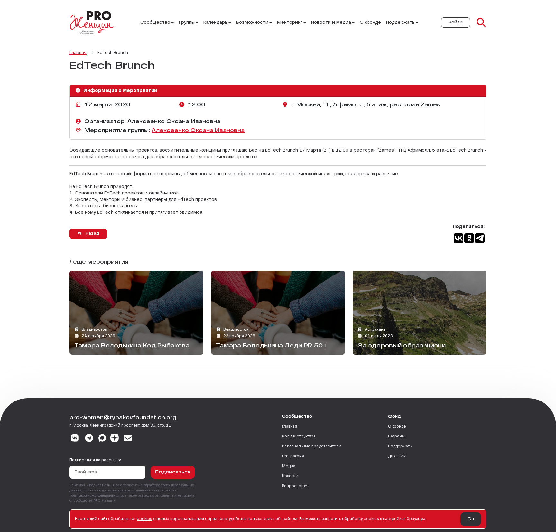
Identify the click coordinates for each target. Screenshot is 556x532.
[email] (128, 439)
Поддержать (400, 446)
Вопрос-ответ (295, 486)
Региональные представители (311, 446)
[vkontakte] (75, 439)
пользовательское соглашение (126, 490)
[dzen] (114, 439)
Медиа (288, 466)
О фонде (370, 22)
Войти (456, 22)
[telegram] (89, 439)
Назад (91, 234)
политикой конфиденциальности (96, 495)
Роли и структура (299, 436)
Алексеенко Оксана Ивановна (198, 130)
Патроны (396, 436)
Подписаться (173, 472)
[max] (102, 439)
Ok (470, 519)
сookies (144, 519)
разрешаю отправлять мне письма (166, 495)
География (293, 456)
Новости (290, 476)
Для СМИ (397, 456)
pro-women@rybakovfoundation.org (123, 417)
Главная (289, 426)
